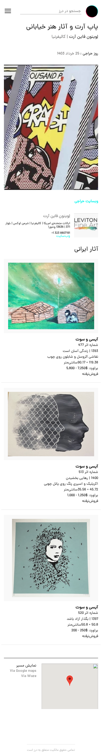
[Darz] (92, 11)
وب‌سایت (63, 236)
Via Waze (28, 676)
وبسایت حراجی (86, 202)
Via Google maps (23, 671)
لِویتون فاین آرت (83, 37)
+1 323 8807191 (61, 233)
